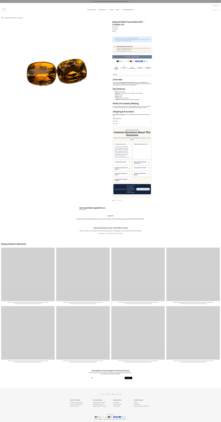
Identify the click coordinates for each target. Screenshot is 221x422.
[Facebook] (100, 394)
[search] (213, 10)
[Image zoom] (55, 74)
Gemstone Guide (137, 404)
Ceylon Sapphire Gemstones (98, 404)
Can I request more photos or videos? (121, 174)
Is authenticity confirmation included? (121, 180)
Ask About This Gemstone (143, 189)
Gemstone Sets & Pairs (74, 406)
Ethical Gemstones (115, 419)
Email (92, 377)
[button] (132, 57)
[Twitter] (103, 394)
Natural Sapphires (107, 419)
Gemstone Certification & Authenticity (141, 406)
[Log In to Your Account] (216, 9)
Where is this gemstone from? (140, 144)
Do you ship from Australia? (140, 167)
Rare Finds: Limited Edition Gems (76, 404)
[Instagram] (108, 394)
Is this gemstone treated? (120, 161)
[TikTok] (110, 394)
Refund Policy (116, 402)
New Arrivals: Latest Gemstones (76, 402)
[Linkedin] (115, 394)
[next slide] (218, 1)
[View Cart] (218, 10)
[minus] (113, 33)
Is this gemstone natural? (120, 144)
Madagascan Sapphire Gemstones (99, 406)
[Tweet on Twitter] (118, 200)
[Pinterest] (105, 394)
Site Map (135, 402)
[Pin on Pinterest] (121, 200)
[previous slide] (3, 1)
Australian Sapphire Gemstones (99, 402)
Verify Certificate (116, 406)
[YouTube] (113, 394)
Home (2, 17)
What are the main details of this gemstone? (140, 162)
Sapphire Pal (100, 419)
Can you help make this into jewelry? (140, 174)
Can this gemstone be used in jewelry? (121, 168)
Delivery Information (117, 404)
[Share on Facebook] (116, 200)
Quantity (114, 31)
